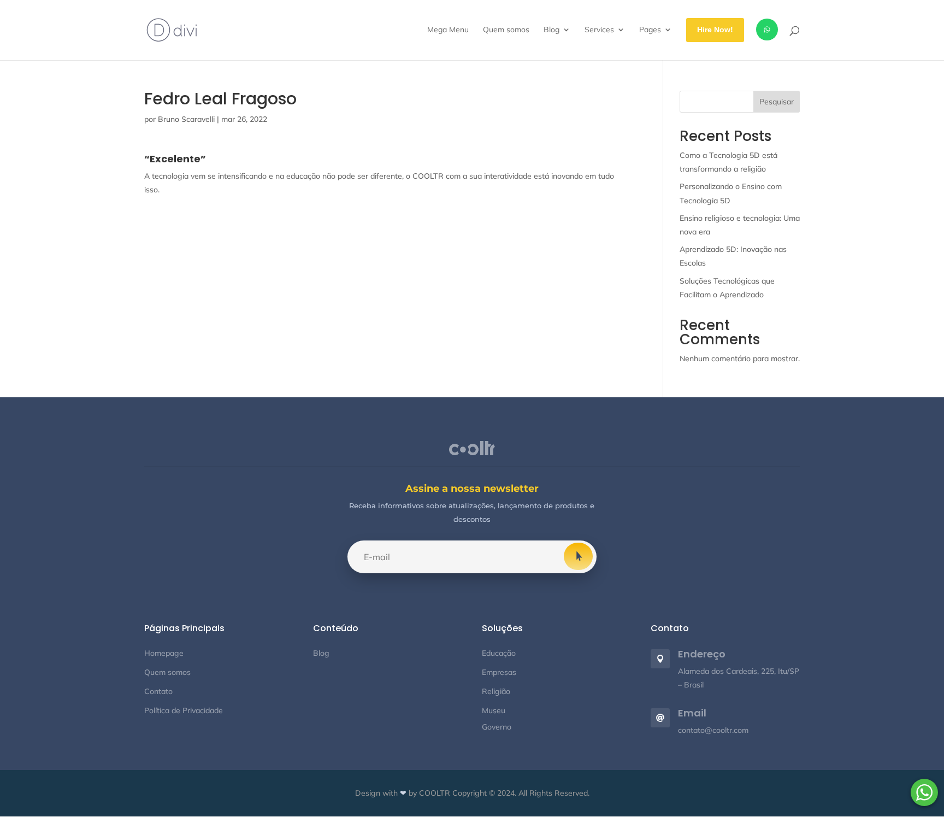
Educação (499, 653)
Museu (493, 710)
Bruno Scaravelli (186, 119)
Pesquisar (776, 102)
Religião (496, 691)
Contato (158, 691)
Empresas (499, 672)
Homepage (164, 653)
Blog (321, 653)
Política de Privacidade (183, 710)
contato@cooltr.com (713, 730)
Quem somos (167, 672)
